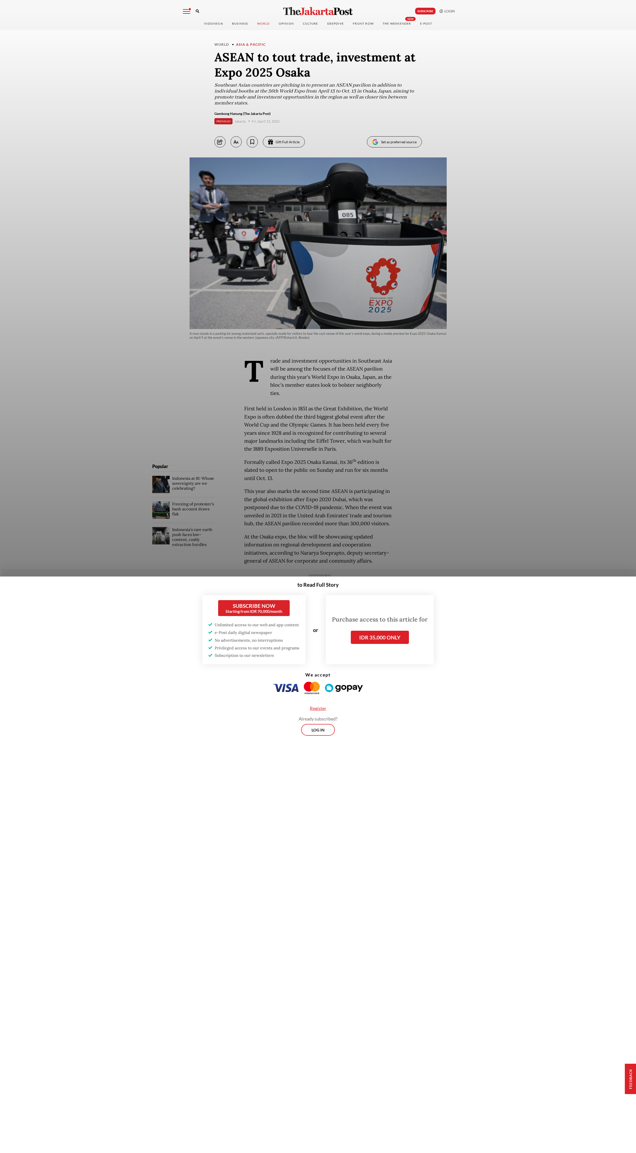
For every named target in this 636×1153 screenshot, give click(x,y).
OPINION (286, 23)
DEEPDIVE (335, 23)
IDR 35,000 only (379, 637)
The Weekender (397, 23)
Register (318, 708)
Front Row (363, 23)
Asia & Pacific (251, 44)
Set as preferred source (399, 142)
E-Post (426, 23)
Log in (318, 729)
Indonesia (213, 23)
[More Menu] (186, 11)
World (263, 23)
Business (240, 23)
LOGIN (449, 11)
